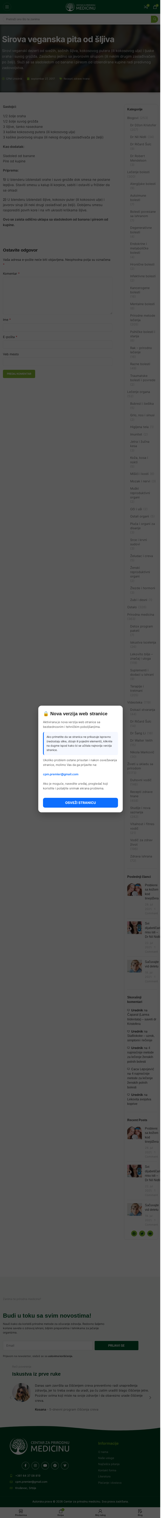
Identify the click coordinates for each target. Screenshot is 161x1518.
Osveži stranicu (80, 803)
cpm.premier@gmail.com (60, 774)
